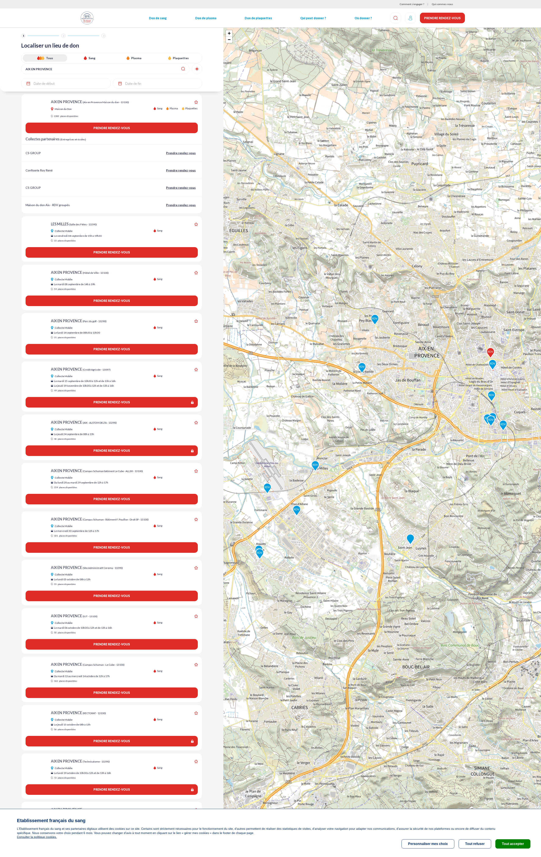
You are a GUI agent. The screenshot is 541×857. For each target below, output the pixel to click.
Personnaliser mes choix (428, 844)
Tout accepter (513, 844)
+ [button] (229, 33)
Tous (49, 58)
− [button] (229, 39)
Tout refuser (475, 844)
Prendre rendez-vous (442, 18)
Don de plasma (205, 18)
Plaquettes (181, 58)
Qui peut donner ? (313, 18)
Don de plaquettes (258, 18)
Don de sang (158, 18)
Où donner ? (363, 18)
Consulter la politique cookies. (37, 837)
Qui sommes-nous (442, 4)
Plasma (136, 58)
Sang (92, 58)
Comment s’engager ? (412, 4)
